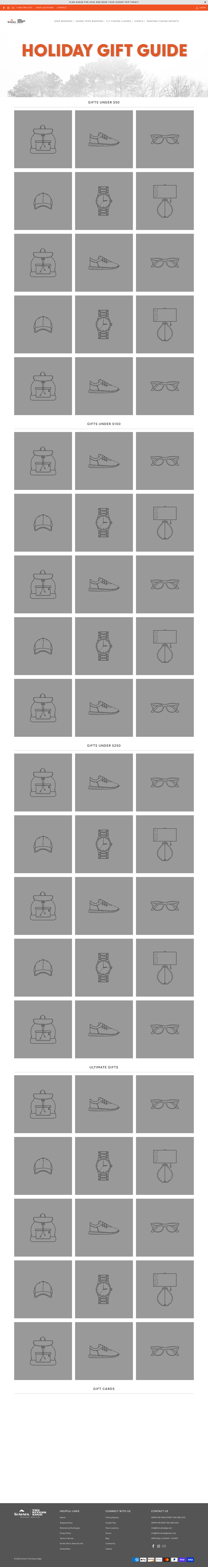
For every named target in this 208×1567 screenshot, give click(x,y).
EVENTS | (140, 21)
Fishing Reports (112, 1517)
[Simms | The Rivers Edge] (16, 22)
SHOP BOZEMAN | (64, 21)
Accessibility (65, 1549)
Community (110, 1543)
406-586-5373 (179, 1517)
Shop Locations (44, 8)
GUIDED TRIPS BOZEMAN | (90, 21)
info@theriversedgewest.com (163, 1533)
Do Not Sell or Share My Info (71, 1543)
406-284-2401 (173, 1523)
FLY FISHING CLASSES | (119, 21)
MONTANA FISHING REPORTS (163, 21)
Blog (107, 1538)
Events (108, 1533)
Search (62, 1517)
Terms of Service (67, 1538)
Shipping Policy (66, 1523)
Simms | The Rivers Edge (31, 1559)
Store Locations (112, 1528)
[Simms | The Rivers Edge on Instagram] (8, 8)
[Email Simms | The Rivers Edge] (13, 8)
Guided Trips (111, 1523)
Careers (109, 1549)
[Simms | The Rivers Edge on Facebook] (3, 8)
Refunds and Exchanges (70, 1528)
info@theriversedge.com (161, 1528)
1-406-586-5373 (24, 8)
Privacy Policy (65, 1533)
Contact (62, 8)
